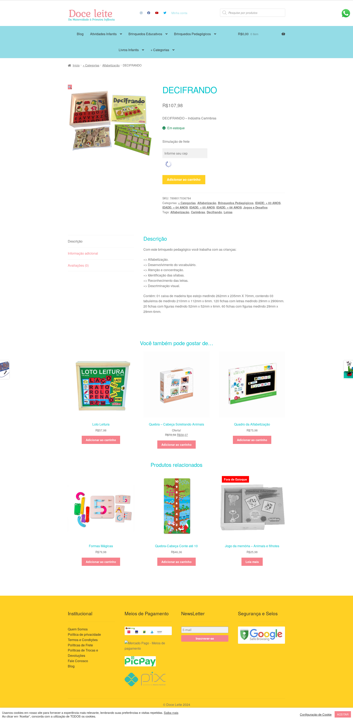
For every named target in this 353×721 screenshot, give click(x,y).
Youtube (157, 13)
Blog (80, 33)
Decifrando (214, 212)
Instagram (141, 13)
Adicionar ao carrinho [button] (101, 440)
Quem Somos (78, 629)
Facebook (149, 13)
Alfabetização (111, 65)
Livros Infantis (129, 49)
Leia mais (252, 562)
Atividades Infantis (103, 33)
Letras (228, 212)
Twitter (165, 13)
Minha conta (179, 13)
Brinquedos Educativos (145, 33)
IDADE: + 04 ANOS (175, 207)
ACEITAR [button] (343, 714)
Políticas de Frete (80, 645)
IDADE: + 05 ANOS (202, 207)
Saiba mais (171, 712)
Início (76, 65)
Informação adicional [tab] (83, 253)
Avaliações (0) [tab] (78, 265)
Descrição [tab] (75, 241)
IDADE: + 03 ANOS (267, 203)
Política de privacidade (84, 634)
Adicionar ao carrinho (184, 179)
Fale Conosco (78, 660)
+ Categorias (160, 49)
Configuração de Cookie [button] (316, 714)
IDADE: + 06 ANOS (229, 207)
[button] (70, 87)
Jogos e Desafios (255, 207)
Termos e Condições (83, 639)
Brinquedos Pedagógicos (192, 33)
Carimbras (198, 212)
